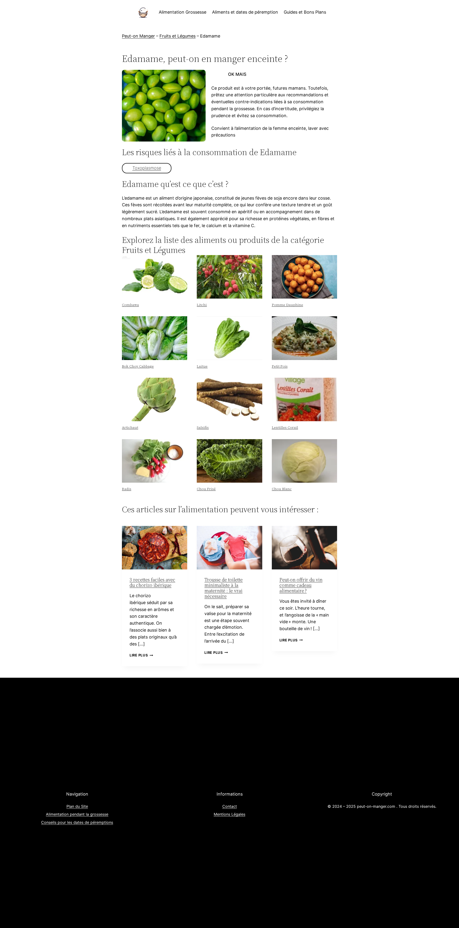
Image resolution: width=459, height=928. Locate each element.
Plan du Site (77, 806)
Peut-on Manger (138, 35)
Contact (229, 806)
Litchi (202, 304)
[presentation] (154, 277)
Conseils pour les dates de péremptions (77, 822)
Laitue (202, 366)
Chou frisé (206, 488)
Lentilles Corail (285, 427)
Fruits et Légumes (177, 35)
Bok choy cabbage (138, 366)
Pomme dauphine (287, 304)
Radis (126, 488)
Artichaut (130, 427)
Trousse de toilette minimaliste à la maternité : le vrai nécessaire (223, 588)
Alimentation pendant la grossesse (77, 814)
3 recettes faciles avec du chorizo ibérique (152, 582)
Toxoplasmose (146, 167)
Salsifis (203, 427)
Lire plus (141, 655)
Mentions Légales (229, 814)
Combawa (130, 304)
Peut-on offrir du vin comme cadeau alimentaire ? (300, 585)
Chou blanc (282, 488)
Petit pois (280, 366)
